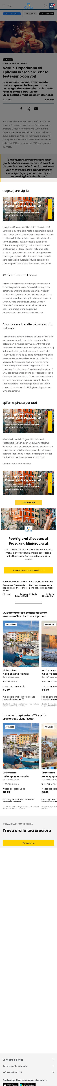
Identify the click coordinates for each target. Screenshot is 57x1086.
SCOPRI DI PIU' (28, 502)
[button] (45, 5)
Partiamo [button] (27, 843)
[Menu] (4, 5)
